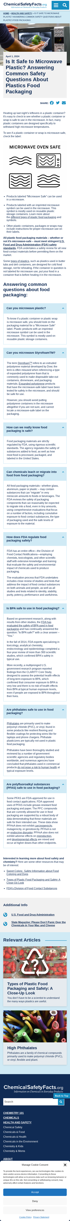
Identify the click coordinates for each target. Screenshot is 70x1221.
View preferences (35, 1210)
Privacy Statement (41, 1217)
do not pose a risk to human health (37, 767)
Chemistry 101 (13, 1113)
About (8, 1159)
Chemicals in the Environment (20, 1141)
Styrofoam (25, 363)
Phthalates (13, 723)
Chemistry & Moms (14, 1151)
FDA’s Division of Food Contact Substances (32, 888)
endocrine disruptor (21, 832)
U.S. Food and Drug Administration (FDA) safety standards (33, 245)
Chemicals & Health (14, 1136)
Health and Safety (21, 13)
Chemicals (11, 1117)
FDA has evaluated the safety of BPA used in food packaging (30, 625)
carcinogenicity (43, 825)
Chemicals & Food (14, 1132)
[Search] (61, 1102)
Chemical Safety (12, 1127)
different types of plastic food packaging (33, 217)
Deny (35, 1201)
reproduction (44, 836)
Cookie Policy (25, 1217)
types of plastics (20, 261)
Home (6, 13)
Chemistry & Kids (13, 1146)
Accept (35, 1192)
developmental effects (24, 839)
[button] (65, 1164)
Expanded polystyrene (32, 383)
